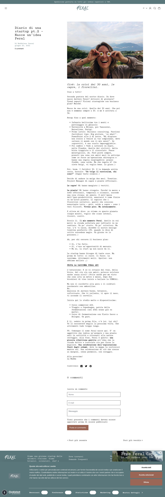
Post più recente (78, 440)
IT (143, 8)
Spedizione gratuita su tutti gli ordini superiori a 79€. (82, 2)
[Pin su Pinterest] (90, 366)
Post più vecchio (132, 440)
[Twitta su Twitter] (86, 366)
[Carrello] (159, 8)
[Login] (150, 8)
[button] (154, 8)
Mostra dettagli (131, 493)
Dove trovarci (76, 456)
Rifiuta (146, 482)
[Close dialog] (160, 452)
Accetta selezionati (146, 475)
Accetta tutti (146, 467)
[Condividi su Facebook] (81, 366)
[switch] (68, 492)
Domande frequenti (78, 459)
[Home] (82, 8)
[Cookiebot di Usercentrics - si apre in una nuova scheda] (14, 492)
